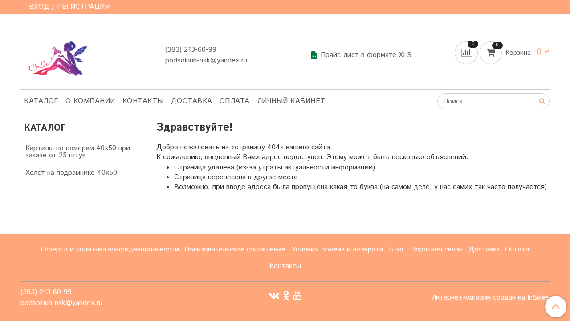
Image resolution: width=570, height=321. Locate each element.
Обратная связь (436, 249)
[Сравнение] (467, 52)
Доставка (191, 101)
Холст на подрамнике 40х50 (71, 173)
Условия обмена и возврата (337, 249)
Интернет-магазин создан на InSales (490, 297)
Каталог (41, 101)
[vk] (274, 295)
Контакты (143, 101)
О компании (90, 101)
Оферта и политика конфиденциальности (110, 249)
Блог (396, 249)
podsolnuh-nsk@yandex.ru (206, 60)
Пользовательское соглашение (234, 249)
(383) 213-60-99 (190, 50)
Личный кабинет (291, 101)
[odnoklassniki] (286, 295)
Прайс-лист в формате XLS (366, 55)
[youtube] (297, 295)
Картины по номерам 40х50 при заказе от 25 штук (77, 151)
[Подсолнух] (55, 53)
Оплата (235, 101)
